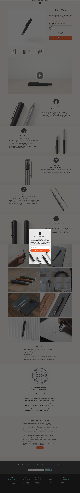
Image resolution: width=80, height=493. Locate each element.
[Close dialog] (50, 230)
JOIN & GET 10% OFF (40, 250)
